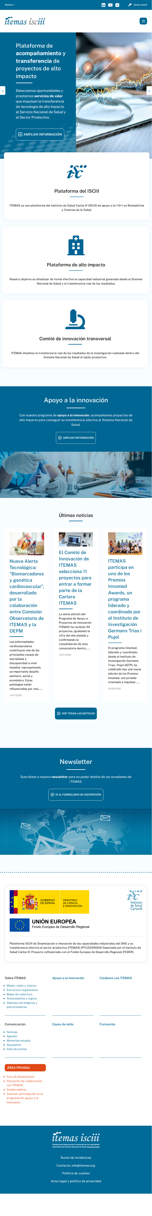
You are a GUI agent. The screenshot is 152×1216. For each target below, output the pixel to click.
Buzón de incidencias (76, 1134)
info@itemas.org (83, 1142)
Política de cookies (76, 1150)
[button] (10, 5)
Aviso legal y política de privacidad (76, 1157)
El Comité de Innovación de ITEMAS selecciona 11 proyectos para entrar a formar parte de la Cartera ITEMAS (75, 554)
